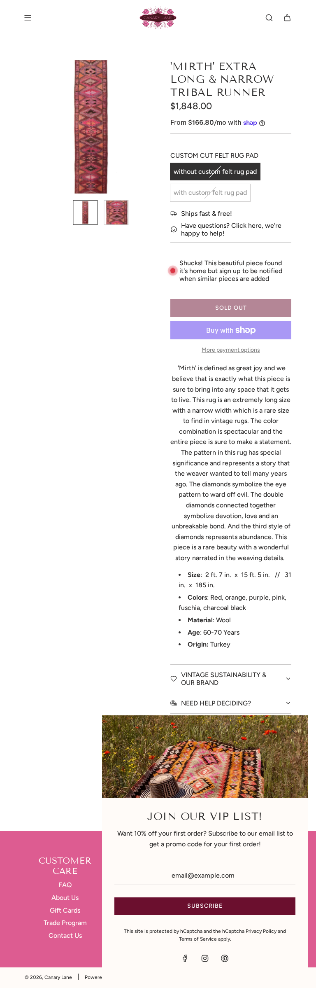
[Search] (269, 18)
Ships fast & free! (206, 213)
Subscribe (205, 905)
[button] (35, 126)
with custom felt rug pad (210, 192)
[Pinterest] (225, 958)
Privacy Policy (261, 931)
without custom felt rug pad (215, 171)
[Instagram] (205, 958)
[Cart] (287, 18)
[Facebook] (185, 958)
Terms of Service (198, 939)
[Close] (292, 731)
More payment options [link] (231, 349)
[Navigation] (28, 18)
